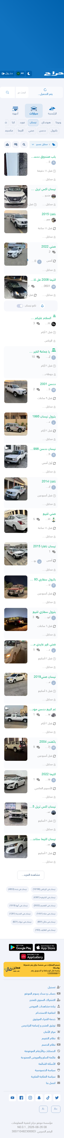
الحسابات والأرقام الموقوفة (40, 1051)
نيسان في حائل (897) (46, 922)
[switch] (20, 306)
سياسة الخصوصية (45, 1070)
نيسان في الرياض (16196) (44, 889)
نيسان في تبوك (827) (22, 922)
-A (43, 1109)
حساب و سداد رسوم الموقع (40, 994)
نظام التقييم (48, 1038)
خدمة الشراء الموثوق (44, 1019)
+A (56, 1109)
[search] (7, 92)
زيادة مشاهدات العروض (42, 1006)
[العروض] (7, 144)
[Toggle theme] (29, 73)
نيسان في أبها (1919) (18, 905)
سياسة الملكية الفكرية (43, 1077)
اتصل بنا (50, 1083)
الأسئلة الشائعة (47, 1064)
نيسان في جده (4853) (17, 889)
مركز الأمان (49, 1032)
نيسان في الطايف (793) (45, 930)
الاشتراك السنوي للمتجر (42, 1000)
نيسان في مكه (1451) (46, 914)
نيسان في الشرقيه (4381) (44, 897)
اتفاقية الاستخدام (45, 1013)
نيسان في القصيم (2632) (44, 905)
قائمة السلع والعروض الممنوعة (38, 1057)
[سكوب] (15, 144)
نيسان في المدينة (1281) (20, 914)
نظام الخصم (48, 1045)
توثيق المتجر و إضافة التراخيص (38, 1026)
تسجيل (51, 987)
